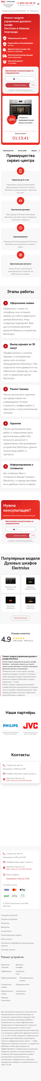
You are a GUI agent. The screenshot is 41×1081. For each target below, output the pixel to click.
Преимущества (8, 150)
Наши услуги (6, 939)
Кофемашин (6, 971)
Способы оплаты (8, 950)
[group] (10, 728)
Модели (34, 150)
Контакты (5, 923)
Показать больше (20, 618)
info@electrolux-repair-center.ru (19, 862)
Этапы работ (22, 150)
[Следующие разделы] (39, 150)
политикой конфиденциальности (25, 91)
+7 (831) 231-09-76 (26, 3)
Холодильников (22, 984)
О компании (6, 931)
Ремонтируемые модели (11, 935)
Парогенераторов (8, 978)
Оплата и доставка (9, 919)
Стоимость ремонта (9, 915)
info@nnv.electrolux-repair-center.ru (21, 774)
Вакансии (5, 927)
